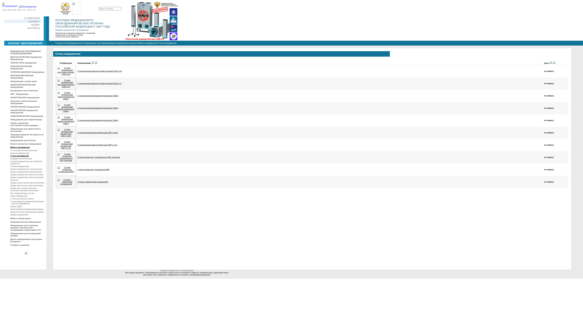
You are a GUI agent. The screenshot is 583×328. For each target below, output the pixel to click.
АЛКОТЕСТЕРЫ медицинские (23, 63)
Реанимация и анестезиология (24, 91)
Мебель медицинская (147, 43)
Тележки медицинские (19, 166)
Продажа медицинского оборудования (72, 30)
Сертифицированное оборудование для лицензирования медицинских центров (100, 43)
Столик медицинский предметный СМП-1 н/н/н (97, 133)
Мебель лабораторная (20, 218)
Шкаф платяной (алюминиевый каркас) (27, 212)
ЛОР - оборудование (19, 94)
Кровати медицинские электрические (26, 169)
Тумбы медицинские (19, 196)
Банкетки (14, 180)
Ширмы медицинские (19, 215)
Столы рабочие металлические (24, 150)
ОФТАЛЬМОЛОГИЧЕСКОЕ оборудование (21, 77)
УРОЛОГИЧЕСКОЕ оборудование (25, 107)
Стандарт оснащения (19, 245)
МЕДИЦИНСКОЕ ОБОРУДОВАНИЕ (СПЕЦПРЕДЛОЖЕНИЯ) (25, 52)
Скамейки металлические (21, 159)
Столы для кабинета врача (22, 199)
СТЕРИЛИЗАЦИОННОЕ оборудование (27, 72)
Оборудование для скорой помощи (26, 120)
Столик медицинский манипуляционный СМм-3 (97, 96)
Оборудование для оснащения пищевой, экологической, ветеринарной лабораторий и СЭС (25, 227)
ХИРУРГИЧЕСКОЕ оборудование (25, 98)
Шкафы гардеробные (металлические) (27, 177)
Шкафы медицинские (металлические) (26, 175)
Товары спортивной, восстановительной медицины (24, 124)
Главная (59, 43)
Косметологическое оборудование (26, 144)
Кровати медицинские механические (26, 172)
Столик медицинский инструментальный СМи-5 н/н (99, 71)
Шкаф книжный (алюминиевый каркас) (26, 209)
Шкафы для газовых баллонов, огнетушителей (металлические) (24, 189)
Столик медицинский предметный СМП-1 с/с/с (97, 145)
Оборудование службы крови (23, 81)
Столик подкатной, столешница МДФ (93, 170)
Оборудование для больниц (23, 140)
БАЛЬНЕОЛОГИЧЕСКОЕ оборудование (21, 67)
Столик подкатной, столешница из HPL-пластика (98, 157)
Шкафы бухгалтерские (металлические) (27, 183)
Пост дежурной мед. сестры (22, 193)
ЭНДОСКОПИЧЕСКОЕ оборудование (26, 116)
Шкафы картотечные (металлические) (26, 185)
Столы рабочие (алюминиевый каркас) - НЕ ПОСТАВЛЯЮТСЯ (27, 202)
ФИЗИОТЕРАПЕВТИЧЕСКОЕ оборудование (23, 86)
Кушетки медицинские (19, 153)
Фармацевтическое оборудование (25, 222)
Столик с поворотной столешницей (92, 182)
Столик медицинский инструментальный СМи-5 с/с (99, 83)
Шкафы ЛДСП (16, 206)
